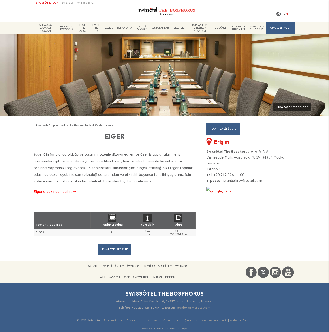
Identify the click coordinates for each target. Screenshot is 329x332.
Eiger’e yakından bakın (53, 191)
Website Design (241, 320)
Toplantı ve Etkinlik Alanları (200, 28)
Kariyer (152, 320)
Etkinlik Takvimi (142, 28)
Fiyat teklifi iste (115, 249)
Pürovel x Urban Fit (238, 28)
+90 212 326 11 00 (229, 175)
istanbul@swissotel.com (242, 180)
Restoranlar (160, 27)
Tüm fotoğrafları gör (292, 107)
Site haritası (113, 320)
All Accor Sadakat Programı (45, 28)
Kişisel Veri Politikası (166, 266)
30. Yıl (92, 266)
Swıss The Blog (96, 28)
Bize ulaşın (135, 320)
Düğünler (221, 27)
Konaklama (124, 27)
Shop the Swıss (82, 28)
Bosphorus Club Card (257, 28)
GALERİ (109, 27)
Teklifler (178, 27)
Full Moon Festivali (67, 28)
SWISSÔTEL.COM (47, 2)
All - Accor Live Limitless (124, 277)
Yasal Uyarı (171, 320)
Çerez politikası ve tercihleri (205, 320)
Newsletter (164, 277)
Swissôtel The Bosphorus (78, 2)
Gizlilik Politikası (121, 266)
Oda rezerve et (280, 27)
